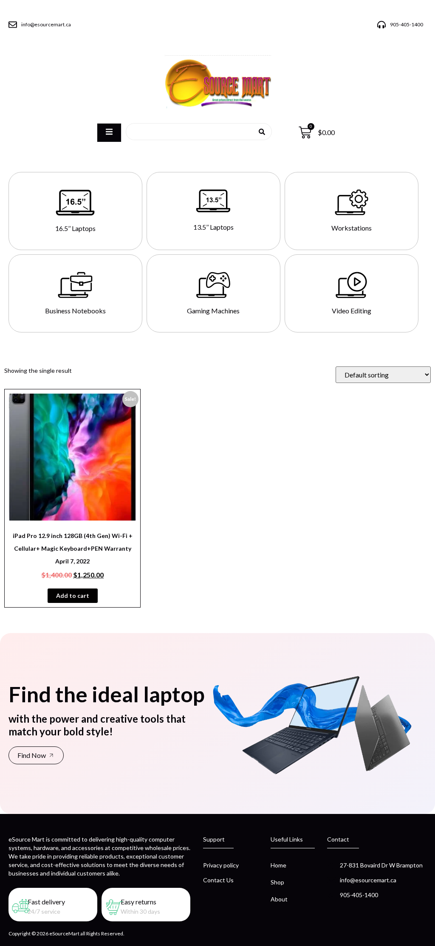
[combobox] (196, 132)
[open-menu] (109, 132)
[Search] (262, 132)
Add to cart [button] (72, 595)
